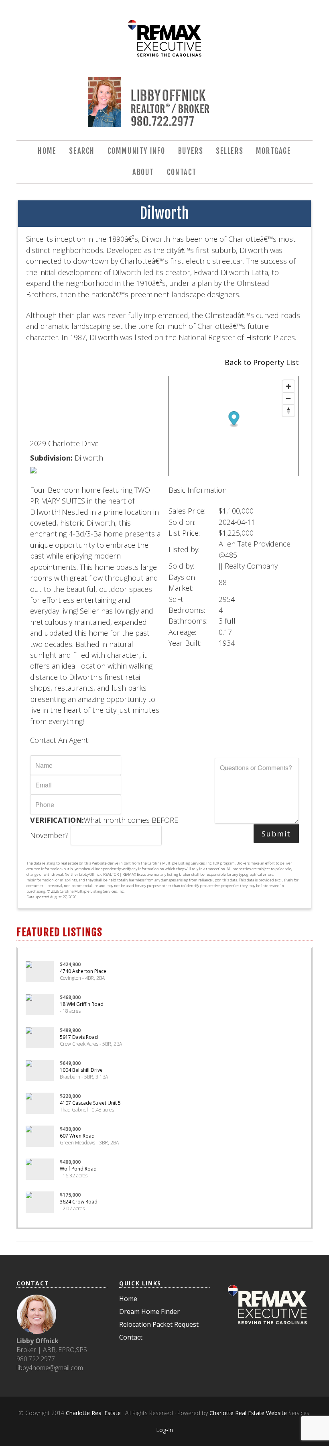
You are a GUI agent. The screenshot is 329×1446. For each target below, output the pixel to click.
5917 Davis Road (79, 1037)
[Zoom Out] (288, 398)
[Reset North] (288, 410)
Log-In (164, 1430)
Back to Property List (262, 362)
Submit (276, 833)
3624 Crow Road (78, 1201)
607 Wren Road (77, 1135)
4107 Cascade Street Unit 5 (90, 1102)
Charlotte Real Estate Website (248, 1413)
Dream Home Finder (149, 1311)
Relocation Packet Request (159, 1324)
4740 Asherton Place (83, 971)
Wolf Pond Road (78, 1168)
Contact (130, 1337)
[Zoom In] (288, 386)
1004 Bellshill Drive (81, 1070)
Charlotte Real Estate (93, 1413)
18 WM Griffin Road (82, 1004)
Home (128, 1298)
